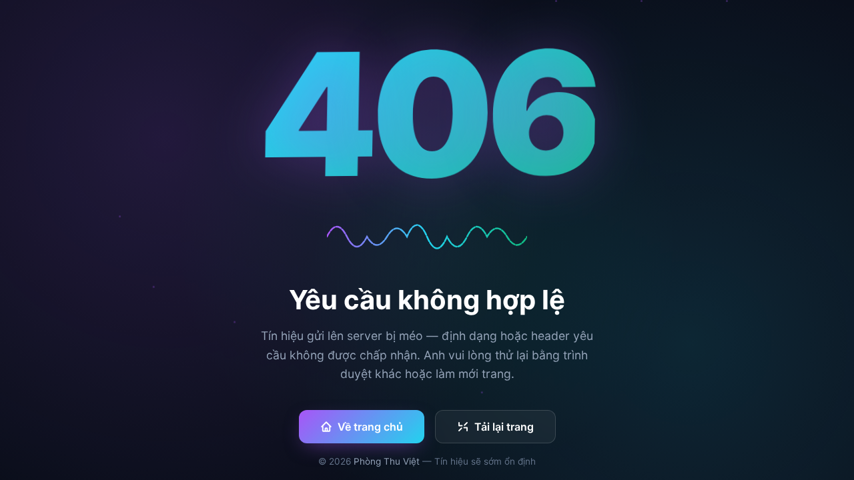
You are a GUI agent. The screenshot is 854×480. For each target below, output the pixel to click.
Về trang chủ (370, 426)
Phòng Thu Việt (387, 461)
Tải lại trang (504, 426)
